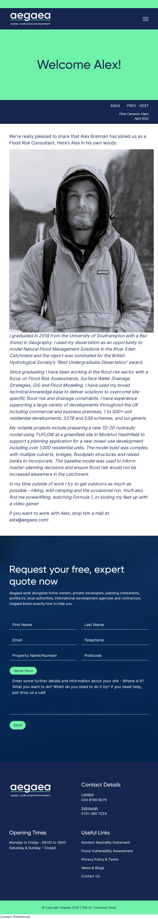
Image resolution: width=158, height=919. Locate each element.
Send (17, 725)
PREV (131, 105)
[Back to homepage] (30, 18)
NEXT (144, 105)
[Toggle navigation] (146, 19)
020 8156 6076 (94, 800)
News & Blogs (92, 868)
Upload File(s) (23, 671)
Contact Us (90, 876)
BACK (114, 105)
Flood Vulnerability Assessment (107, 851)
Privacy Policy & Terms (99, 859)
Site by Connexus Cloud (99, 907)
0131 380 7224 (94, 813)
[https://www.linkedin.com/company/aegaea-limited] (147, 4)
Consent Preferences (15, 917)
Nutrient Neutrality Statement (105, 842)
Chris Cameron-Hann (134, 114)
